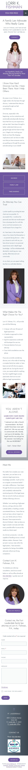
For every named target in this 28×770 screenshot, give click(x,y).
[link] (14, 5)
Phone (3, 657)
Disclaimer (4, 687)
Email (3, 649)
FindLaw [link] (20, 767)
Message (4, 666)
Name (3, 640)
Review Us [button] (14, 760)
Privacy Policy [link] (17, 765)
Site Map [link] (11, 765)
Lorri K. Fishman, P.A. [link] (11, 764)
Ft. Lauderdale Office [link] (14, 724)
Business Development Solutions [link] (15, 766)
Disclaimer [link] (5, 765)
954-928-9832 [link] (11, 13)
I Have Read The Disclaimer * (13, 691)
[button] (25, 13)
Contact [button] (14, 37)
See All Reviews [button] (14, 452)
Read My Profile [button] (14, 611)
